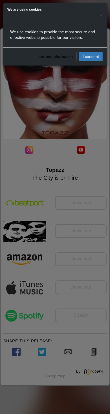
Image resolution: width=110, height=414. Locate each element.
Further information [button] (55, 56)
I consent (91, 56)
